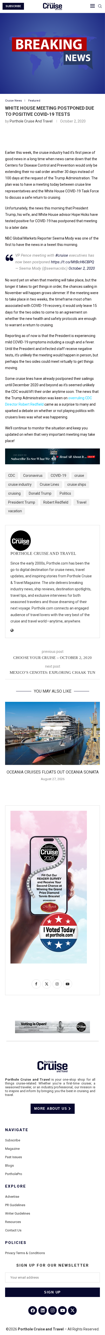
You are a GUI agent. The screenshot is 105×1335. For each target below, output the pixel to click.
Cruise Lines (49, 484)
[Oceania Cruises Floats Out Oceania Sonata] (52, 733)
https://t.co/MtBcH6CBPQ (72, 262)
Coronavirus (33, 475)
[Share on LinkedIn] (53, 138)
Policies (16, 1243)
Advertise (12, 1196)
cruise (79, 475)
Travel (81, 502)
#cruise (61, 255)
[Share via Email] (90, 138)
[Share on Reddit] (65, 138)
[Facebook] (32, 1310)
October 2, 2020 (82, 268)
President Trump (21, 502)
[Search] (99, 6)
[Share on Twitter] (41, 138)
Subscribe (12, 1140)
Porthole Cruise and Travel (31, 121)
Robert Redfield (55, 502)
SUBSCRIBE (13, 6)
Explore (15, 1186)
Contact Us (13, 1230)
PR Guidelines (15, 1205)
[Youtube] (62, 1310)
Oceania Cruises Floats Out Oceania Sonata (53, 772)
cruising (14, 493)
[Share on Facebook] (29, 138)
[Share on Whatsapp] (78, 138)
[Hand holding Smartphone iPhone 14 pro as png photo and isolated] (48, 813)
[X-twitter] (72, 1310)
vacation (15, 511)
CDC (11, 475)
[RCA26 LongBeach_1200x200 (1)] (52, 1023)
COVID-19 (58, 475)
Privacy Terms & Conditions (25, 1253)
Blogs (9, 1165)
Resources (13, 1222)
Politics (65, 493)
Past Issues (13, 1157)
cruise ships (76, 484)
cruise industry (20, 484)
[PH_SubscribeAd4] (52, 452)
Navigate (16, 1130)
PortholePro (13, 1174)
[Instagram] (52, 1310)
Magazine (12, 1148)
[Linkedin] (42, 1310)
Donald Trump (40, 493)
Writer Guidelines (17, 1213)
